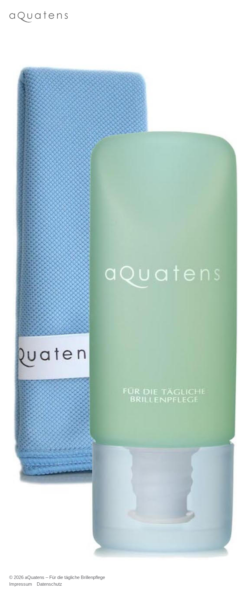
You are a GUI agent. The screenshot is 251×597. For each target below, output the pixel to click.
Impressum (20, 584)
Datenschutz (49, 584)
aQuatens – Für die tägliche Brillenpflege (65, 577)
